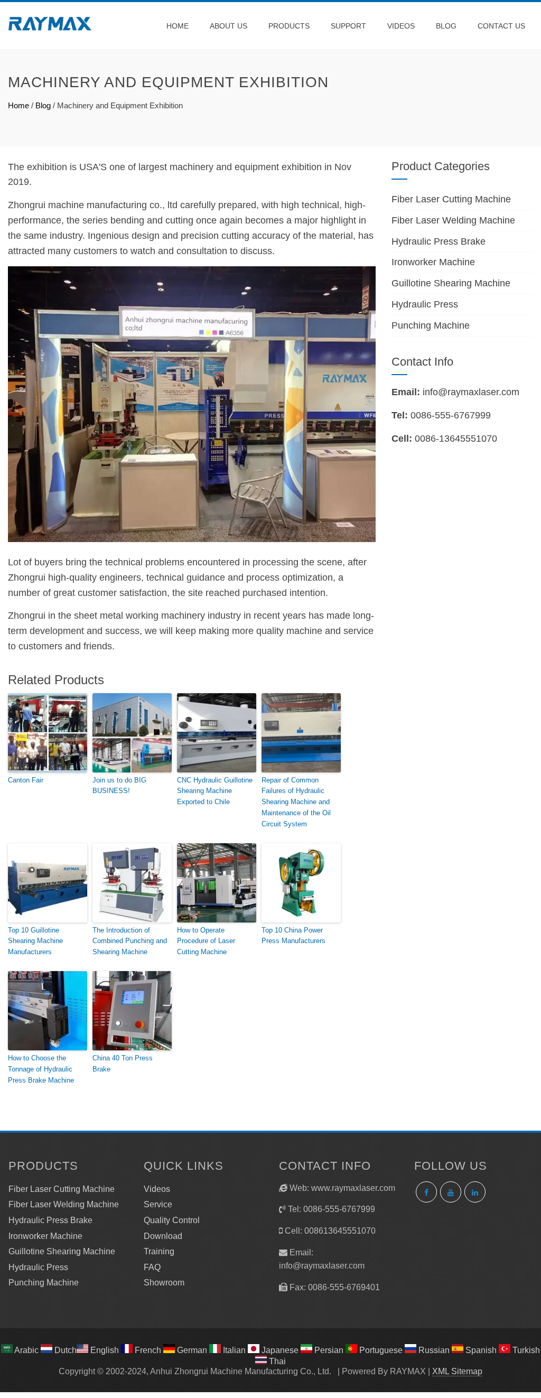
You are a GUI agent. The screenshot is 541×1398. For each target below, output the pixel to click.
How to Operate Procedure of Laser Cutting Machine (206, 941)
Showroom (164, 1282)
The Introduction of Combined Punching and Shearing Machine (129, 941)
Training (159, 1251)
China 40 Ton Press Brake (122, 1063)
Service (158, 1204)
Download (163, 1236)
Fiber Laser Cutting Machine (451, 199)
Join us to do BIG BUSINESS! (119, 785)
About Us (228, 26)
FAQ (152, 1267)
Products (289, 26)
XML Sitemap (457, 1371)
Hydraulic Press (424, 304)
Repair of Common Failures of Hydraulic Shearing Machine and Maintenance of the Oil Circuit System (296, 802)
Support (348, 26)
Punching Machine (430, 325)
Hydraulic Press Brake (438, 241)
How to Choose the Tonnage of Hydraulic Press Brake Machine (41, 1069)
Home (177, 26)
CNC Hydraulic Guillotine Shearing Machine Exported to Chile (215, 791)
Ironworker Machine (433, 262)
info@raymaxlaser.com (471, 392)
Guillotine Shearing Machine (450, 283)
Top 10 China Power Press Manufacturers (293, 935)
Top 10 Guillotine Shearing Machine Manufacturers (35, 941)
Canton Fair (25, 780)
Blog (446, 26)
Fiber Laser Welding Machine (453, 220)
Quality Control (172, 1220)
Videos (401, 26)
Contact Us (501, 26)
